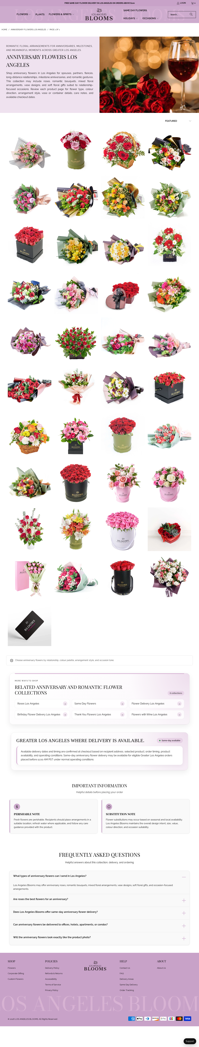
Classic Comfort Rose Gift (123, 149)
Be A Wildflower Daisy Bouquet (123, 387)
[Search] (191, 14)
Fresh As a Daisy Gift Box (169, 244)
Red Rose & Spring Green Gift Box (123, 434)
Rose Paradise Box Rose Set (123, 577)
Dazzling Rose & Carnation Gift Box (123, 482)
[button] (24, 15)
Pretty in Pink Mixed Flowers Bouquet (169, 339)
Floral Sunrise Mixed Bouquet (76, 244)
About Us (161, 968)
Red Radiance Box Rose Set (169, 387)
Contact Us (125, 968)
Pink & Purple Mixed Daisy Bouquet (29, 339)
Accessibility (51, 979)
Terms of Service (53, 984)
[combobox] (182, 14)
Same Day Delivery (129, 984)
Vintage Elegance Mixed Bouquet (76, 387)
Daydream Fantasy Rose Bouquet (29, 482)
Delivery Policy (52, 968)
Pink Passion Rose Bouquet (76, 577)
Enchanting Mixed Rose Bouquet (29, 197)
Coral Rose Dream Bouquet (169, 434)
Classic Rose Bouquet (76, 197)
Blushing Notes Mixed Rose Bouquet (29, 149)
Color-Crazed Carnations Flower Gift (76, 434)
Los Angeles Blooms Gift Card (29, 624)
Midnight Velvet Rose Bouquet (29, 387)
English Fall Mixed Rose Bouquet (123, 197)
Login (183, 3)
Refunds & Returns (53, 973)
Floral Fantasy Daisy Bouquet (123, 244)
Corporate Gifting (16, 973)
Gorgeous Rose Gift (169, 482)
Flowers (12, 968)
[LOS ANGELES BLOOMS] (99, 14)
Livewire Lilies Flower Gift (76, 529)
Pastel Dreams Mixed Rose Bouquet (76, 292)
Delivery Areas (127, 979)
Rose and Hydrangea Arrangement (29, 529)
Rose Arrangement (169, 529)
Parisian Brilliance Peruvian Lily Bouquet (169, 292)
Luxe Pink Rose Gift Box (123, 529)
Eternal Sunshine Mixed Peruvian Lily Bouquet (169, 197)
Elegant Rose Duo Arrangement (76, 149)
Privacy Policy (51, 990)
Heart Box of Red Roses (123, 292)
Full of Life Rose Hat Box (29, 244)
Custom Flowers (15, 979)
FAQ (122, 973)
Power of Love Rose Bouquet (123, 339)
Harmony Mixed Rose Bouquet (29, 292)
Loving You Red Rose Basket (76, 339)
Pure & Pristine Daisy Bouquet (169, 577)
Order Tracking (127, 990)
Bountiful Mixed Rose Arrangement (29, 434)
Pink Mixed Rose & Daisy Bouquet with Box (29, 577)
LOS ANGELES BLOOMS (26, 1019)
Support (190, 1041)
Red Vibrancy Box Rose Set (76, 482)
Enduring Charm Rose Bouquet (169, 149)
